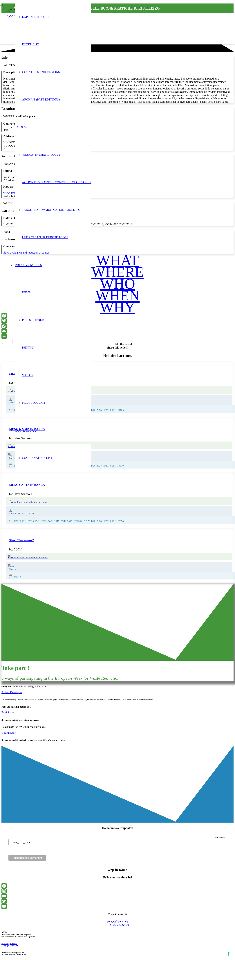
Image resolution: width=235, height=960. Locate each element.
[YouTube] (117, 906)
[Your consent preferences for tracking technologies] (228, 953)
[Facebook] (117, 315)
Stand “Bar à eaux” (21, 540)
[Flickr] (117, 896)
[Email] (117, 331)
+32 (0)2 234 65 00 (9, 946)
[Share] (117, 336)
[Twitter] (117, 320)
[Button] (9, 509)
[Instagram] (117, 890)
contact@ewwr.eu (9, 943)
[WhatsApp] (117, 326)
